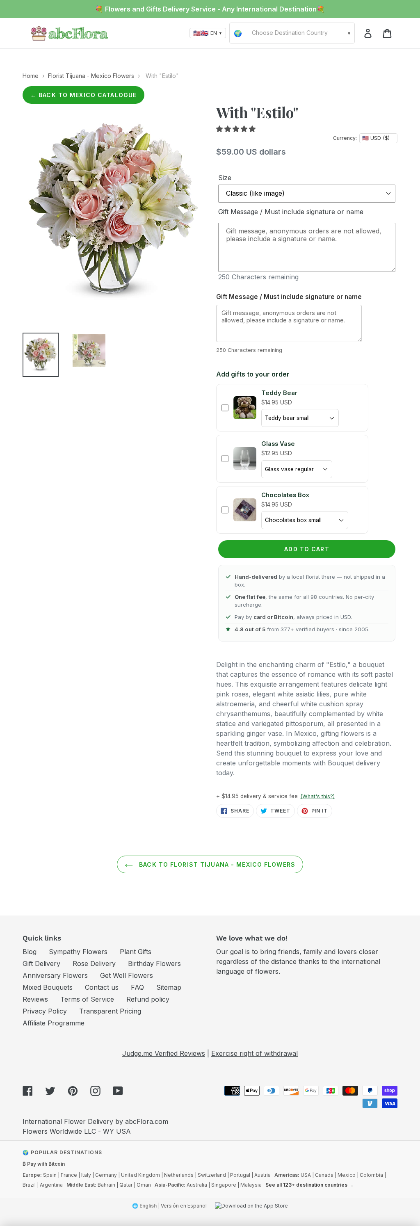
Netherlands (179, 1175)
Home (31, 75)
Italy (86, 1175)
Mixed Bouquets (48, 987)
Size (224, 178)
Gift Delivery (41, 963)
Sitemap (168, 987)
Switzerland (212, 1175)
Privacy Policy (45, 1011)
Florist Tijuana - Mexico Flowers (91, 75)
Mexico (347, 1175)
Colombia (371, 1175)
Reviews (35, 999)
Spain (50, 1175)
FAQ (137, 987)
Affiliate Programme (53, 1023)
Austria (262, 1175)
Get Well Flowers (126, 975)
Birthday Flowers (154, 963)
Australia (197, 1185)
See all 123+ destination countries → (309, 1185)
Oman (144, 1185)
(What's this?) (317, 796)
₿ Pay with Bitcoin (44, 1164)
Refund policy (147, 999)
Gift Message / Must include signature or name (290, 212)
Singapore (223, 1185)
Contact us (102, 987)
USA (306, 1175)
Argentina (51, 1185)
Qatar (125, 1185)
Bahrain (106, 1185)
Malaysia (251, 1185)
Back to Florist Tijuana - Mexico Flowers (216, 864)
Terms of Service (87, 999)
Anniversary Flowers (55, 975)
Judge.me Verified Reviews (163, 1053)
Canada (324, 1175)
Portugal (240, 1175)
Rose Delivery (94, 963)
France (69, 1175)
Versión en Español (184, 1206)
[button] (237, 129)
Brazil (29, 1185)
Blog (30, 951)
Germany (106, 1175)
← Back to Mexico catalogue (83, 94)
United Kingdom (140, 1175)
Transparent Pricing (110, 1011)
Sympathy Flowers (78, 951)
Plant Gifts (135, 951)
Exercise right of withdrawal (254, 1053)
